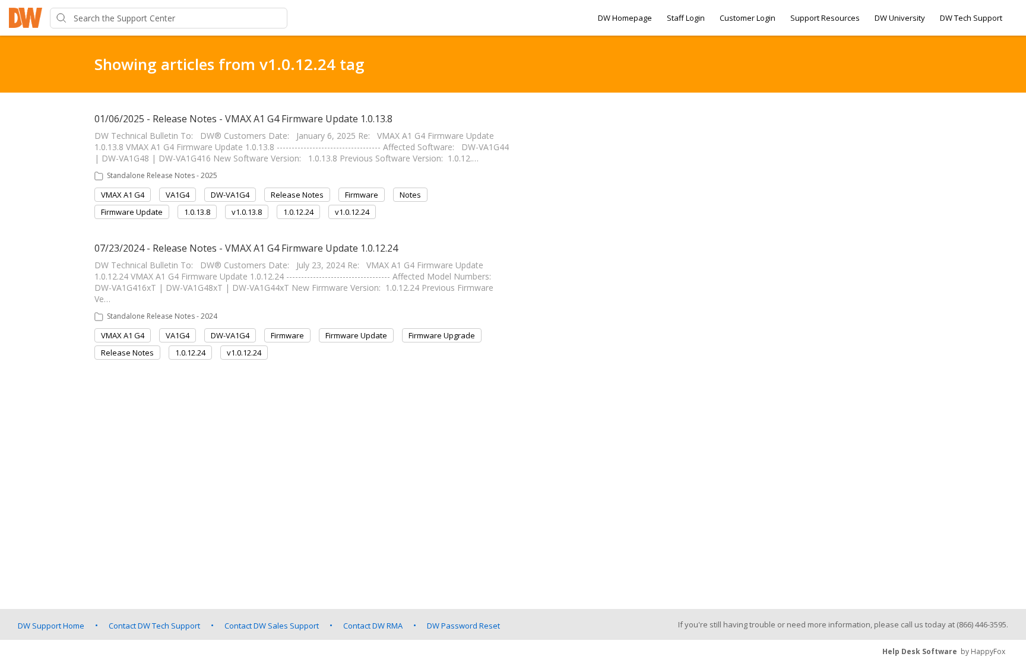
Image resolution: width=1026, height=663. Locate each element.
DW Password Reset (463, 625)
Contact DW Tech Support (154, 625)
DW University (900, 17)
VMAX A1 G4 (122, 194)
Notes (410, 194)
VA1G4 (177, 194)
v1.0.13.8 (247, 212)
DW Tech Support (971, 17)
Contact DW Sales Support (271, 625)
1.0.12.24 (298, 212)
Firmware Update (132, 212)
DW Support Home (51, 625)
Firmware (361, 194)
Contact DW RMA (373, 625)
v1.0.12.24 (352, 212)
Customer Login (747, 17)
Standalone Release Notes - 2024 (162, 316)
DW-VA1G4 (230, 194)
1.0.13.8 (197, 212)
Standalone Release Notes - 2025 (162, 175)
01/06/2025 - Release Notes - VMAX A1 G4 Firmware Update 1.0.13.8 (243, 118)
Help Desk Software (919, 651)
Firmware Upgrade (441, 335)
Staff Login (686, 17)
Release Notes (297, 194)
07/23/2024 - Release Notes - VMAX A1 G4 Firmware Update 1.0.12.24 (246, 248)
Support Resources (825, 17)
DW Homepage (625, 17)
